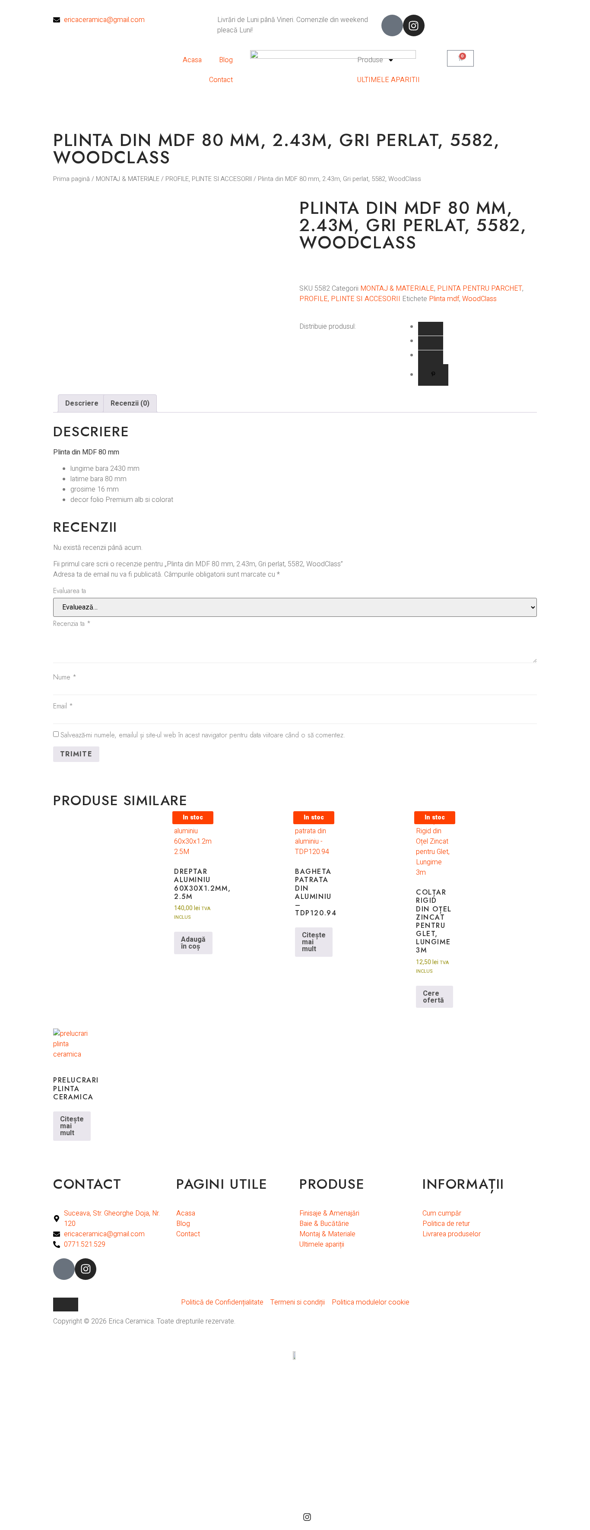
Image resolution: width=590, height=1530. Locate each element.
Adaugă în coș (193, 943)
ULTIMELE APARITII (388, 80)
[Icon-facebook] (392, 25)
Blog (226, 60)
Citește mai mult (314, 942)
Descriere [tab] (81, 403)
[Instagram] (414, 25)
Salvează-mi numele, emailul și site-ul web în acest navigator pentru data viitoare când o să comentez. (203, 735)
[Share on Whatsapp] (430, 343)
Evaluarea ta (69, 591)
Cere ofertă (433, 997)
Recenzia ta (72, 624)
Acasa (192, 60)
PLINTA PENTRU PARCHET (479, 288)
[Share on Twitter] (430, 357)
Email (63, 706)
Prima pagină (71, 179)
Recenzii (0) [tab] (130, 403)
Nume (64, 677)
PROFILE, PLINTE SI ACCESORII (208, 179)
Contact (221, 80)
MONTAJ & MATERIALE (127, 179)
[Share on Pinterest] (433, 375)
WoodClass (479, 299)
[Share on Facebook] (430, 329)
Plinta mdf (444, 299)
